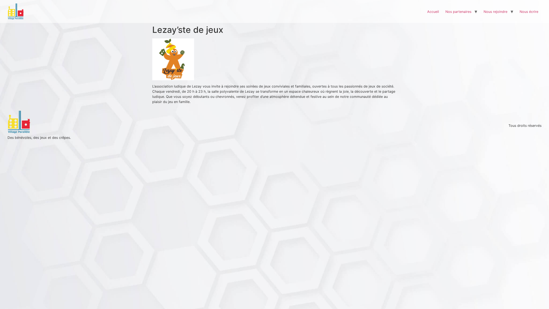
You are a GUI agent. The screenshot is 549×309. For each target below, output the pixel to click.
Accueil (433, 11)
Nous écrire (529, 11)
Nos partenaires (458, 11)
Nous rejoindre (495, 11)
